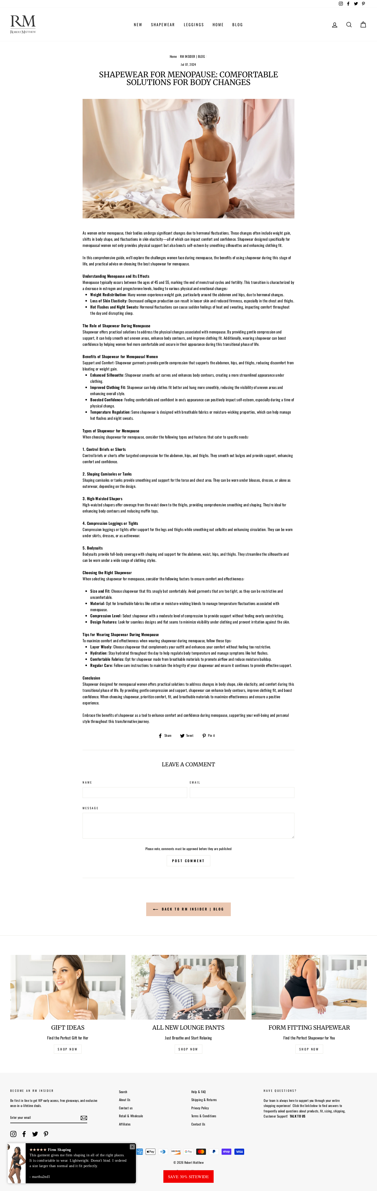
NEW (138, 24)
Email (195, 782)
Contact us (126, 1107)
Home (173, 56)
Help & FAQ (198, 1091)
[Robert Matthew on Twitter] (35, 1134)
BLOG (237, 24)
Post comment (188, 860)
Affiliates (125, 1124)
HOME (218, 24)
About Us (125, 1099)
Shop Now (309, 1049)
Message (91, 808)
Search (123, 1091)
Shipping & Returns (204, 1099)
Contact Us (198, 1124)
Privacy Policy (200, 1107)
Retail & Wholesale (131, 1115)
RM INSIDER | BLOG (192, 56)
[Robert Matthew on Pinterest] (46, 1134)
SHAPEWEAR (163, 24)
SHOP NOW (68, 1049)
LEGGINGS (194, 24)
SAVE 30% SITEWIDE (188, 1176)
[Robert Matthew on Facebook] (24, 1134)
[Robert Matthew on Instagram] (13, 1134)
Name (87, 782)
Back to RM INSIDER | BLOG (192, 908)
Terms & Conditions (203, 1115)
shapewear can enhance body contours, (217, 690)
